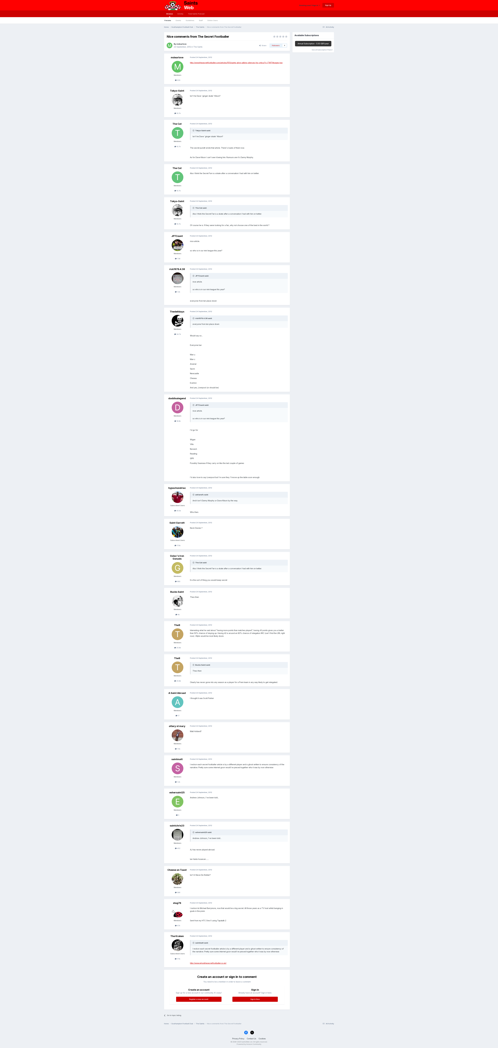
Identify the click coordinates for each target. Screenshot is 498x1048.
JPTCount (177, 236)
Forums (167, 20)
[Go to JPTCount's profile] (177, 245)
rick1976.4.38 (177, 269)
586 (178, 892)
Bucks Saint (177, 591)
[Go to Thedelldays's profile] (177, 321)
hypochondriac (177, 488)
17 (178, 716)
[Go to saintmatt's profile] (177, 768)
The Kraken (177, 936)
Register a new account (198, 999)
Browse (169, 14)
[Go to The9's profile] (177, 634)
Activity (180, 14)
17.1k (178, 959)
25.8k (178, 648)
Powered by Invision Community (249, 1044)
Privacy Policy (238, 1038)
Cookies (262, 1038)
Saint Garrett (177, 522)
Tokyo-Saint (177, 90)
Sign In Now (255, 999)
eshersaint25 (177, 792)
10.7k (178, 113)
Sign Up (328, 5)
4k (178, 614)
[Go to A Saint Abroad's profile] (177, 702)
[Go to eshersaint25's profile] (177, 801)
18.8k (178, 421)
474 (178, 925)
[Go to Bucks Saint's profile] (177, 601)
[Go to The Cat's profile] (177, 133)
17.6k (178, 545)
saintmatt (177, 759)
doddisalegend (177, 398)
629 (178, 80)
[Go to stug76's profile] (177, 912)
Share (263, 45)
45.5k (178, 511)
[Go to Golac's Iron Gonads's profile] (177, 568)
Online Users (212, 20)
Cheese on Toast (177, 870)
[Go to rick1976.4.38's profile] (177, 278)
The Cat (177, 123)
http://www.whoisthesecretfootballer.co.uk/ (208, 963)
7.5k (178, 749)
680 (178, 581)
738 (178, 259)
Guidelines (190, 20)
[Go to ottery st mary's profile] (177, 735)
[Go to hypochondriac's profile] (177, 497)
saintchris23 (177, 825)
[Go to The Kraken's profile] (177, 945)
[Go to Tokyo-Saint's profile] (177, 100)
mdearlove (181, 44)
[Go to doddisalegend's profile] (177, 407)
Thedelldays (177, 311)
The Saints (197, 47)
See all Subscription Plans (322, 50)
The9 (177, 625)
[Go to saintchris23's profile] (177, 835)
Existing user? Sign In (309, 5)
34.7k (178, 334)
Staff (201, 20)
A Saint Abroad (177, 693)
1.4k (178, 292)
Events (178, 20)
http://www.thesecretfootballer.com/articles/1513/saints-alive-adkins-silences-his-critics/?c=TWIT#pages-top (236, 63)
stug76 (177, 903)
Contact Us (251, 1038)
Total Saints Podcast (196, 14)
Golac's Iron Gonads (177, 557)
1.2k (178, 782)
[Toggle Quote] (194, 130)
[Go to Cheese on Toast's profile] (177, 879)
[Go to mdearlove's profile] (169, 45)
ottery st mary (177, 726)
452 (178, 848)
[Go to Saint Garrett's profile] (177, 532)
